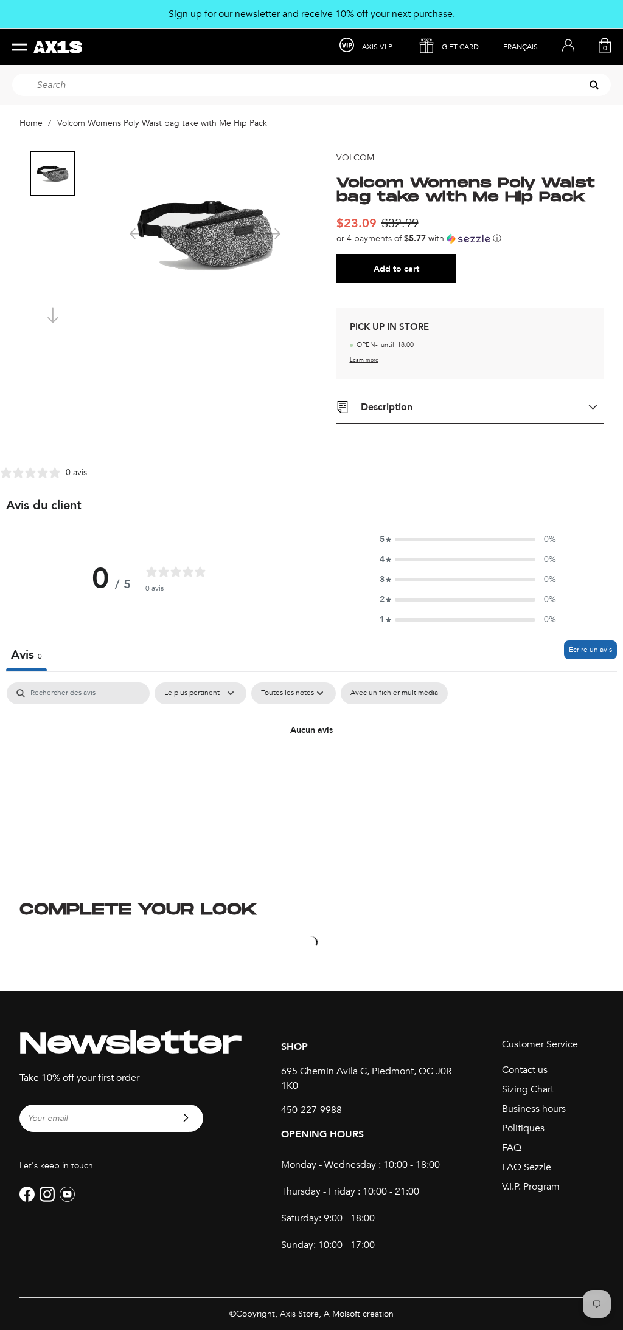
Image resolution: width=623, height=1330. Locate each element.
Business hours (534, 1109)
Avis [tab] (26, 654)
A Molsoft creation (359, 1314)
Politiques (523, 1128)
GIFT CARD (460, 47)
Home (31, 123)
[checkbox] (394, 693)
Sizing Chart (528, 1089)
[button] (470, 238)
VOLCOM (355, 157)
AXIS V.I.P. (377, 47)
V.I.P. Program (531, 1186)
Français (520, 47)
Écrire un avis (590, 649)
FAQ (511, 1147)
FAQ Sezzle (526, 1167)
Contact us (525, 1070)
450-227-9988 (311, 1110)
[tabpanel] (311, 771)
